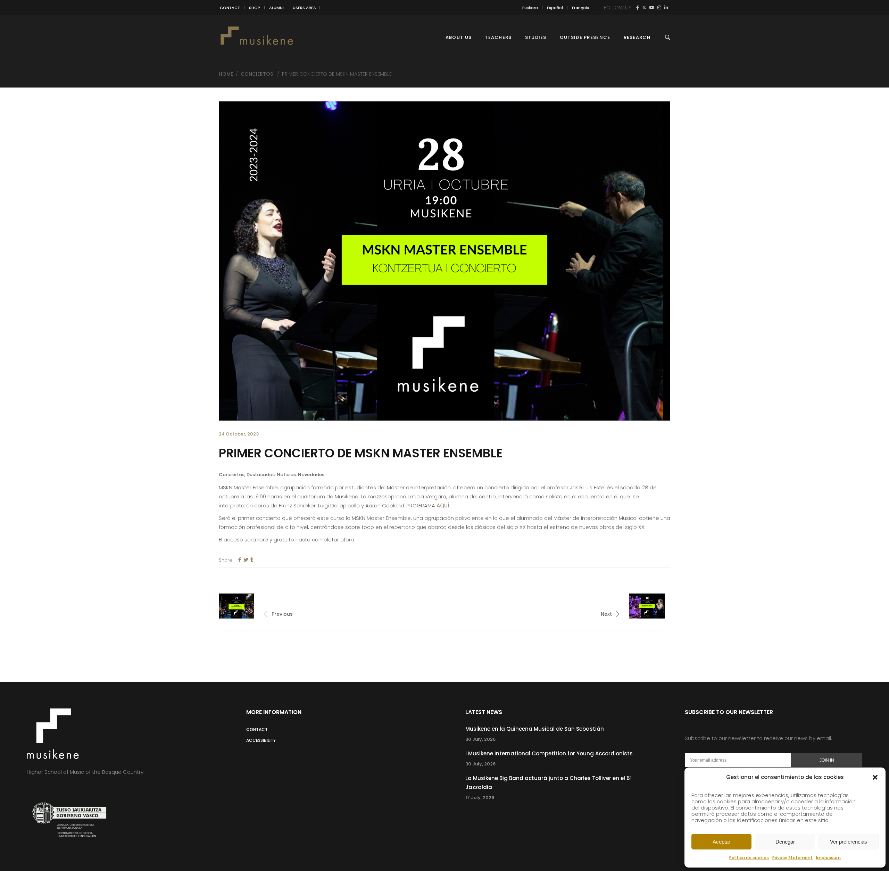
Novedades (311, 474)
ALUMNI (276, 7)
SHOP (254, 7)
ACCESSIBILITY (261, 740)
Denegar (785, 842)
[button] (875, 777)
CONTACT (230, 7)
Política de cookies (749, 858)
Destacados (261, 474)
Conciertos (257, 73)
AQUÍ (444, 505)
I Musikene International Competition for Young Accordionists (549, 753)
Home (226, 73)
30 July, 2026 (480, 739)
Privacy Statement (792, 858)
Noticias (286, 474)
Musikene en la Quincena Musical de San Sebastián (534, 728)
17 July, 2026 (479, 797)
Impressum (828, 858)
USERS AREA (304, 7)
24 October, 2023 (239, 434)
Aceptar (721, 842)
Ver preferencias (848, 842)
